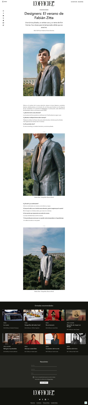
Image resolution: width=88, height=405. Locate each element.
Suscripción (74, 1)
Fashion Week (44, 9)
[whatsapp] (3, 23)
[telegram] (3, 25)
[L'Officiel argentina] (44, 4)
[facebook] (3, 13)
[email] (3, 11)
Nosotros (33, 402)
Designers (44, 108)
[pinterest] (3, 16)
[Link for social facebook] (42, 399)
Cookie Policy (54, 402)
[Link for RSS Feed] (48, 399)
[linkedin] (3, 18)
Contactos (38, 402)
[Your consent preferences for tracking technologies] (86, 403)
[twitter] (3, 20)
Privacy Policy (50, 379)
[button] (63, 166)
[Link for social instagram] (45, 399)
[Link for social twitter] (39, 399)
